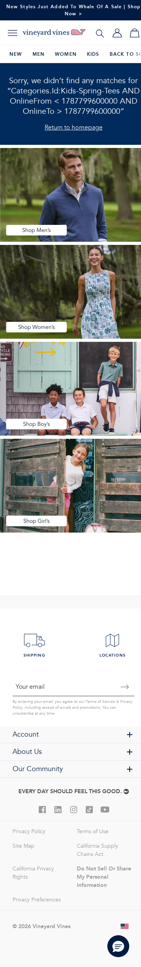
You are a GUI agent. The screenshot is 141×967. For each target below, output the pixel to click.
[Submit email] (125, 686)
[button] (118, 946)
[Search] (100, 33)
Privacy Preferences (37, 899)
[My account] (117, 33)
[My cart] (134, 33)
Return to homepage (74, 127)
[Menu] (12, 33)
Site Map (23, 846)
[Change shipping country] (125, 926)
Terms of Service (100, 701)
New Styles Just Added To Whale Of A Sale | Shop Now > (73, 10)
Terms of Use (92, 831)
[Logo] (54, 33)
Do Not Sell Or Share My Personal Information (104, 876)
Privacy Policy (29, 831)
